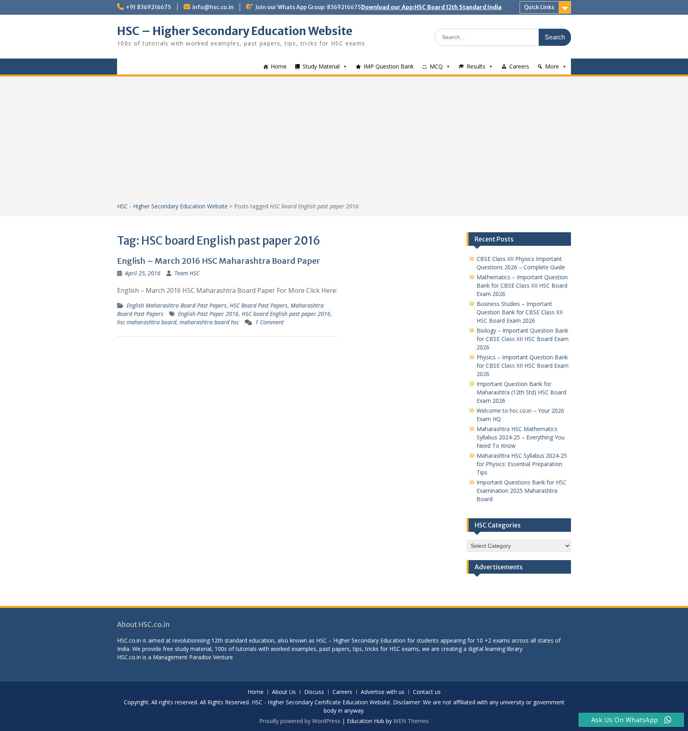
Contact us (427, 692)
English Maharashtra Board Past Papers (177, 305)
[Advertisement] (344, 142)
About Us (284, 692)
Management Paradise (182, 657)
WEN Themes (411, 721)
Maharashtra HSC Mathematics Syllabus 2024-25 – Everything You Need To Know (521, 437)
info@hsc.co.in (213, 7)
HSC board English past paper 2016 (286, 313)
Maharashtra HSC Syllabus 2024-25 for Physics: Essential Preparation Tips (522, 464)
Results (476, 66)
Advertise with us (383, 692)
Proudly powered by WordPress (299, 721)
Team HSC (186, 273)
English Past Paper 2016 (208, 313)
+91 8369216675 (148, 7)
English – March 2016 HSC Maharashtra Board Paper (218, 261)
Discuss (314, 692)
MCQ (436, 66)
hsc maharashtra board (146, 322)
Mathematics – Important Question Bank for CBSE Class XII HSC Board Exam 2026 (522, 285)
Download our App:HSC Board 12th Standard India (431, 7)
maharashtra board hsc (209, 322)
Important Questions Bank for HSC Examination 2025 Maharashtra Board (522, 490)
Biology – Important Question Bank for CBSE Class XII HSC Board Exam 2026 (523, 339)
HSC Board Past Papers (258, 305)
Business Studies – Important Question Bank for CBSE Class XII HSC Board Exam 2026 (520, 312)
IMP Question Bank (389, 66)
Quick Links (539, 7)
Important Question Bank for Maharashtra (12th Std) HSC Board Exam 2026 (521, 392)
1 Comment (269, 322)
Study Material (321, 66)
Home (279, 66)
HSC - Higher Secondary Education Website (172, 206)
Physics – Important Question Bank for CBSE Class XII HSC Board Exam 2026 (523, 365)
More (552, 66)
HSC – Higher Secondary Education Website (234, 31)
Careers (519, 66)
